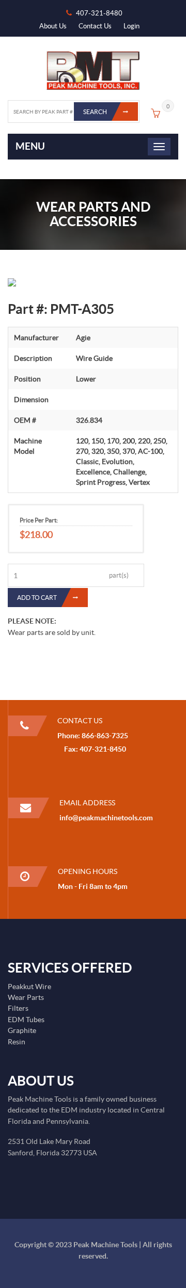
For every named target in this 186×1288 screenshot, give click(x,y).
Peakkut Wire (29, 986)
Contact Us (95, 26)
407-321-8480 (99, 13)
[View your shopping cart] (155, 114)
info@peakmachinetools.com (106, 818)
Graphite (22, 1030)
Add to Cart (37, 597)
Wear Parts (26, 997)
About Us (53, 26)
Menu (30, 146)
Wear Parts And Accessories (93, 214)
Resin (16, 1042)
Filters (18, 1008)
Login (131, 26)
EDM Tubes (26, 1019)
